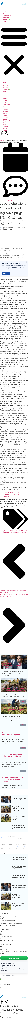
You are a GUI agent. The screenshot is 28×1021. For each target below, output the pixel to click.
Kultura (5, 108)
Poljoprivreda (7, 15)
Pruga (5, 530)
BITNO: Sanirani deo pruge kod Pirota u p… (19, 867)
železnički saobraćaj (20, 532)
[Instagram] (6, 133)
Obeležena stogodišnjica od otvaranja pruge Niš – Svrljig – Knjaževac (12, 494)
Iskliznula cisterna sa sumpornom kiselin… (19, 858)
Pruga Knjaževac (12, 530)
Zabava (5, 113)
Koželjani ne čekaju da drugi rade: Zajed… (18, 817)
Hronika (5, 110)
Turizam (5, 14)
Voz (19, 530)
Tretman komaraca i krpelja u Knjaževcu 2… (18, 827)
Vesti (4, 12)
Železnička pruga (8, 532)
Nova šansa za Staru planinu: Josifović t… (19, 799)
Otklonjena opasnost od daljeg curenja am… (19, 877)
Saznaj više (6, 273)
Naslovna (2, 140)
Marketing (6, 19)
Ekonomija (6, 102)
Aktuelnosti (6, 104)
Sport (4, 106)
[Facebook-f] (2, 133)
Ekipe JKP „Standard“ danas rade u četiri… (18, 808)
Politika (5, 98)
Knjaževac (6, 17)
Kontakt (5, 21)
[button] (14, 50)
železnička (24, 530)
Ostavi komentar (14, 958)
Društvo (5, 100)
